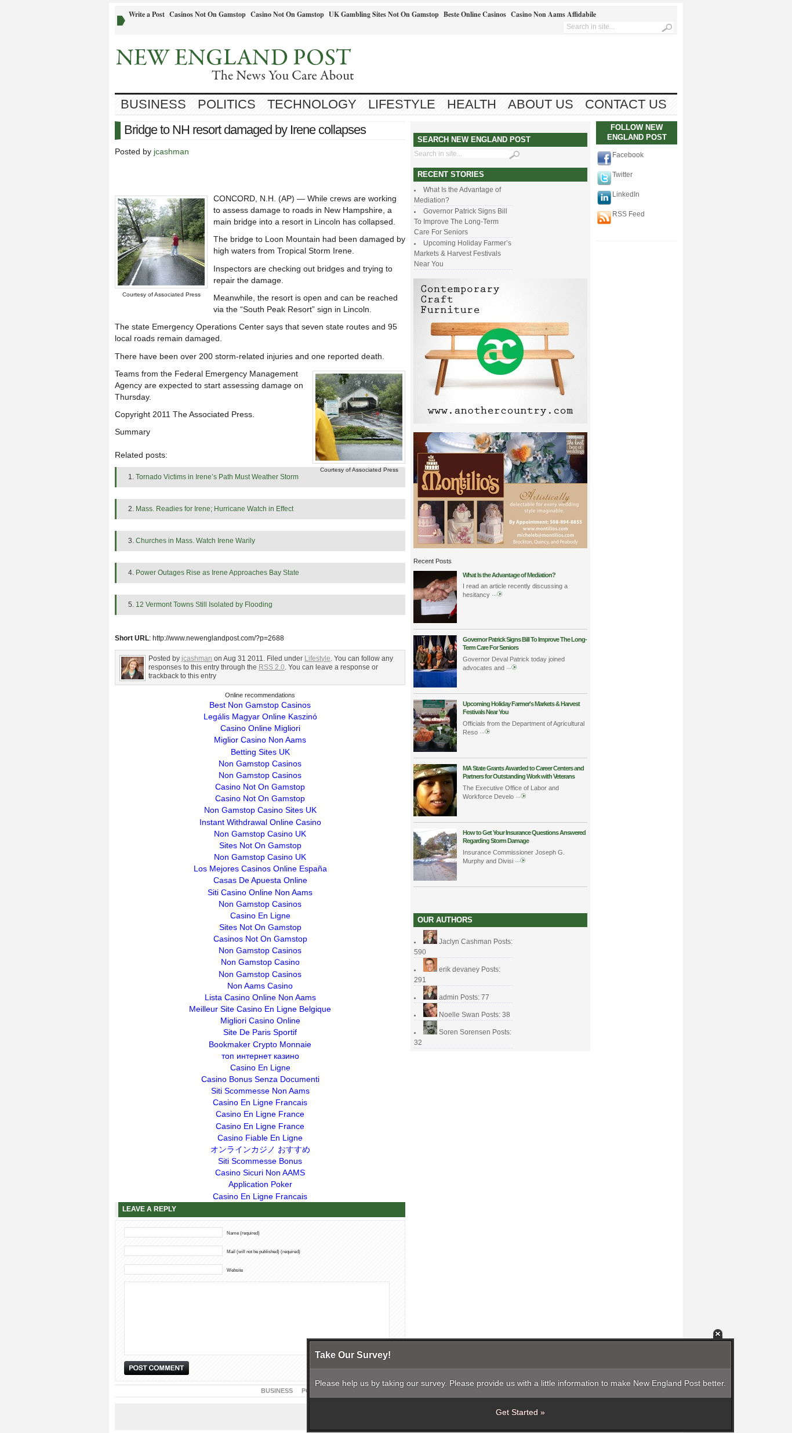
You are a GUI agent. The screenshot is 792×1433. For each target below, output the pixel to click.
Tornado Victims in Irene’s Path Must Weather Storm (217, 477)
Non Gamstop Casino (260, 962)
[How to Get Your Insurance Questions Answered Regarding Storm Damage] (435, 878)
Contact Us (626, 104)
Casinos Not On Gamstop (207, 14)
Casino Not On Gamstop (287, 14)
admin (448, 997)
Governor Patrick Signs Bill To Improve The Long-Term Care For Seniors (460, 222)
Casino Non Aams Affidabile (553, 14)
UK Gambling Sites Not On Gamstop (384, 14)
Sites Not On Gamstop (260, 845)
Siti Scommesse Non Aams (260, 1090)
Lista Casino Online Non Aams (260, 997)
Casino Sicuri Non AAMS (260, 1172)
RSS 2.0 (272, 667)
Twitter (622, 175)
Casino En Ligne (260, 915)
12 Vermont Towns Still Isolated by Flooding (204, 604)
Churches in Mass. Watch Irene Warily (195, 541)
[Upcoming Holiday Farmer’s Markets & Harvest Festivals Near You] (435, 749)
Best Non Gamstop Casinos (260, 705)
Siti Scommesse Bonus (260, 1161)
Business (153, 104)
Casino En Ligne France (260, 1114)
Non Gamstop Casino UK (260, 833)
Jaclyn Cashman (465, 941)
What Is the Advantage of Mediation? (509, 574)
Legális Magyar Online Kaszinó (260, 716)
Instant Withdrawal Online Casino (260, 822)
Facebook (628, 155)
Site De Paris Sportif (260, 1032)
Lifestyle (401, 104)
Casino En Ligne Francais (260, 1102)
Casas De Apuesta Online (260, 880)
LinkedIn (626, 194)
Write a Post (147, 14)
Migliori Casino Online (260, 1020)
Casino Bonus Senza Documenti (260, 1079)
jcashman (171, 151)
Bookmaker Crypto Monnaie (260, 1044)
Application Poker (260, 1184)
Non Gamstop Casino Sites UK (260, 810)
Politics (227, 104)
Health (471, 104)
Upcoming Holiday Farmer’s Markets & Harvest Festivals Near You (462, 253)
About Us (540, 104)
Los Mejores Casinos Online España (260, 868)
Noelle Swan (459, 1014)
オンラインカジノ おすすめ (260, 1149)
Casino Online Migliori (260, 728)
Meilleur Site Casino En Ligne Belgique (260, 1009)
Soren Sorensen (464, 1032)
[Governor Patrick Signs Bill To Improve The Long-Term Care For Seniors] (435, 685)
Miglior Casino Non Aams (260, 739)
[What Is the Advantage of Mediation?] (435, 620)
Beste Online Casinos (475, 14)
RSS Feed (628, 214)
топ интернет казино (260, 1056)
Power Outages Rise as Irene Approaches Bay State (217, 573)
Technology (312, 104)
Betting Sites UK (260, 752)
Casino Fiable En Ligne (260, 1137)
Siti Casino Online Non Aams (260, 892)
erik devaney (459, 969)
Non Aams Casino (260, 985)
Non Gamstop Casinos (260, 763)
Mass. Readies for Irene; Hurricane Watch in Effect (214, 509)
